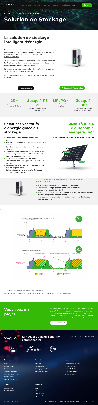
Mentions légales (51, 401)
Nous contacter (26, 88)
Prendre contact (58, 323)
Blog (73, 5)
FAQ (36, 391)
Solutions (16, 13)
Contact (87, 5)
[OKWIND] (11, 5)
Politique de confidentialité (69, 401)
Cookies (85, 401)
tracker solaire (27, 69)
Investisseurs (65, 5)
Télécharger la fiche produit (72, 88)
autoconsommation (11, 57)
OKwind (7, 13)
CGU (92, 401)
